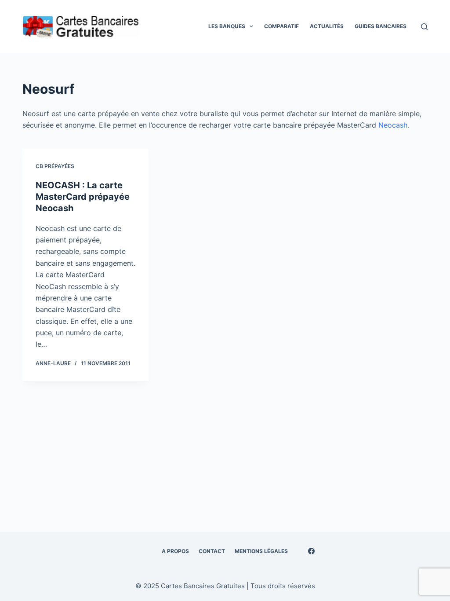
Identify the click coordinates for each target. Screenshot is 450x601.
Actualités (327, 26)
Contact (212, 551)
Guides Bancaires (380, 26)
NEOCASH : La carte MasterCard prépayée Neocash (83, 196)
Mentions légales (261, 551)
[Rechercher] (424, 26)
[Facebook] (311, 551)
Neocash (392, 125)
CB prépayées (55, 166)
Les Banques (226, 26)
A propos (175, 551)
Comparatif (281, 26)
